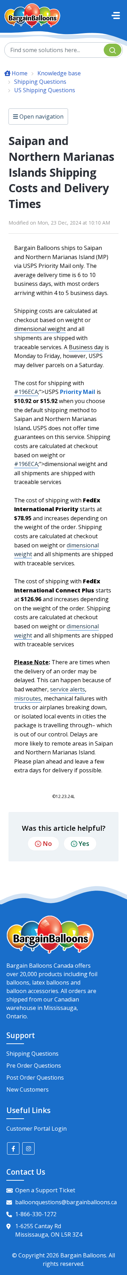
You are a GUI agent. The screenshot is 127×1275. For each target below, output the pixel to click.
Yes (84, 843)
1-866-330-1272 (35, 1214)
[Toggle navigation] (116, 15)
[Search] (112, 50)
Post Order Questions (35, 1077)
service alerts (67, 689)
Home (20, 73)
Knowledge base (59, 73)
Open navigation (41, 116)
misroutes (27, 698)
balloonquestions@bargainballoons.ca (66, 1202)
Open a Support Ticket (45, 1190)
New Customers (27, 1089)
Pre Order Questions (33, 1065)
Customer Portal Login (36, 1128)
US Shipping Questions (44, 90)
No (47, 843)
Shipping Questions (40, 82)
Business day (86, 347)
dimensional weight (40, 329)
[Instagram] (28, 1148)
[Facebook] (13, 1148)
